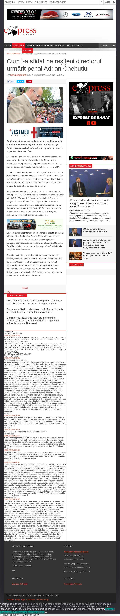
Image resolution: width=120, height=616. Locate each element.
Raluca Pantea (74, 210)
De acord (110, 609)
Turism (79, 46)
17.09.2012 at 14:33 (12, 336)
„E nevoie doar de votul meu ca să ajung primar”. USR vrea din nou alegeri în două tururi (89, 203)
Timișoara (10, 2)
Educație (59, 46)
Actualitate (18, 46)
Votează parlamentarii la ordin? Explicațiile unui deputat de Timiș (97, 255)
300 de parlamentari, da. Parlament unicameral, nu (95, 230)
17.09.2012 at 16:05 (12, 358)
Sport (18, 51)
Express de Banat (19, 584)
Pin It (9, 292)
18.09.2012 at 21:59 (12, 450)
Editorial (27, 51)
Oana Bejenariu (18, 75)
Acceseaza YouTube (73, 584)
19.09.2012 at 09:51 (12, 462)
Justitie (39, 46)
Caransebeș (41, 2)
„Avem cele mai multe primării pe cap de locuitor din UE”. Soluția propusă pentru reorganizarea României (97, 244)
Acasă (9, 53)
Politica (30, 46)
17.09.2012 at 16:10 (12, 430)
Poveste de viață (58, 2)
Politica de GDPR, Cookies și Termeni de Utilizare (22, 612)
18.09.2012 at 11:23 (12, 436)
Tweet (25, 288)
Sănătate (70, 46)
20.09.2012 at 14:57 (12, 499)
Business (49, 46)
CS (6, 46)
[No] (46, 612)
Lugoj (29, 2)
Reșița (20, 2)
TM (9, 46)
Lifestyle (9, 51)
